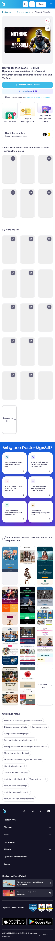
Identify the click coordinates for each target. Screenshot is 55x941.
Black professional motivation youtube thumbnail (25, 746)
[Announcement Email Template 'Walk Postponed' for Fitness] (10, 565)
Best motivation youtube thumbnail (19, 740)
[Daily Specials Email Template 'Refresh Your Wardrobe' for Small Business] (27, 565)
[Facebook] (24, 811)
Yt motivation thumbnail (14, 766)
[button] (47, 21)
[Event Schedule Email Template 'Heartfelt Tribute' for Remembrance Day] (27, 686)
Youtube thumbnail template (16, 792)
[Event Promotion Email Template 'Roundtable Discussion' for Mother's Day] (45, 646)
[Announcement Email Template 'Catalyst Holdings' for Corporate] (45, 565)
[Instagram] (32, 811)
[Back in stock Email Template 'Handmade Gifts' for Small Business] (10, 686)
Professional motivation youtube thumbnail (23, 759)
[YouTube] (49, 811)
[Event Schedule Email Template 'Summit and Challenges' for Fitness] (10, 605)
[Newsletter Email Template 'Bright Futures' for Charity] (10, 646)
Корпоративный (39, 727)
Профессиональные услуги (16, 733)
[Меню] (51, 4)
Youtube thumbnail (37, 779)
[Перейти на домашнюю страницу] (3, 4)
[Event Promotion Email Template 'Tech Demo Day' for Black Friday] (27, 605)
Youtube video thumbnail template (19, 799)
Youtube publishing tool (14, 779)
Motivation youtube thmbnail (16, 753)
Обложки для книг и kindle (15, 727)
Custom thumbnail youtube (16, 772)
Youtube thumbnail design (15, 785)
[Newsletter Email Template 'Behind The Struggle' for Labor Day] (45, 605)
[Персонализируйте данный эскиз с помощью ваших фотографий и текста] (27, 40)
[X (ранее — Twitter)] (40, 811)
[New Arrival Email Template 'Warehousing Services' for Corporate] (27, 646)
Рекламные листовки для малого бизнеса (23, 720)
